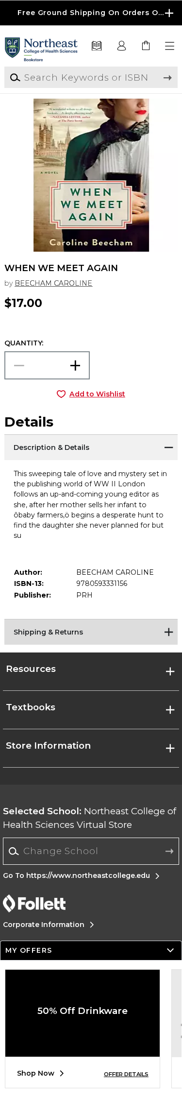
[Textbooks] (96, 46)
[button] (91, 12)
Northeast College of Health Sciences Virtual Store (89, 818)
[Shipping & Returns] (90, 631)
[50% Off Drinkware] (82, 1049)
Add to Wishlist (97, 394)
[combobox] (91, 851)
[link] (146, 46)
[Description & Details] (90, 446)
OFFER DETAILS (126, 1074)
